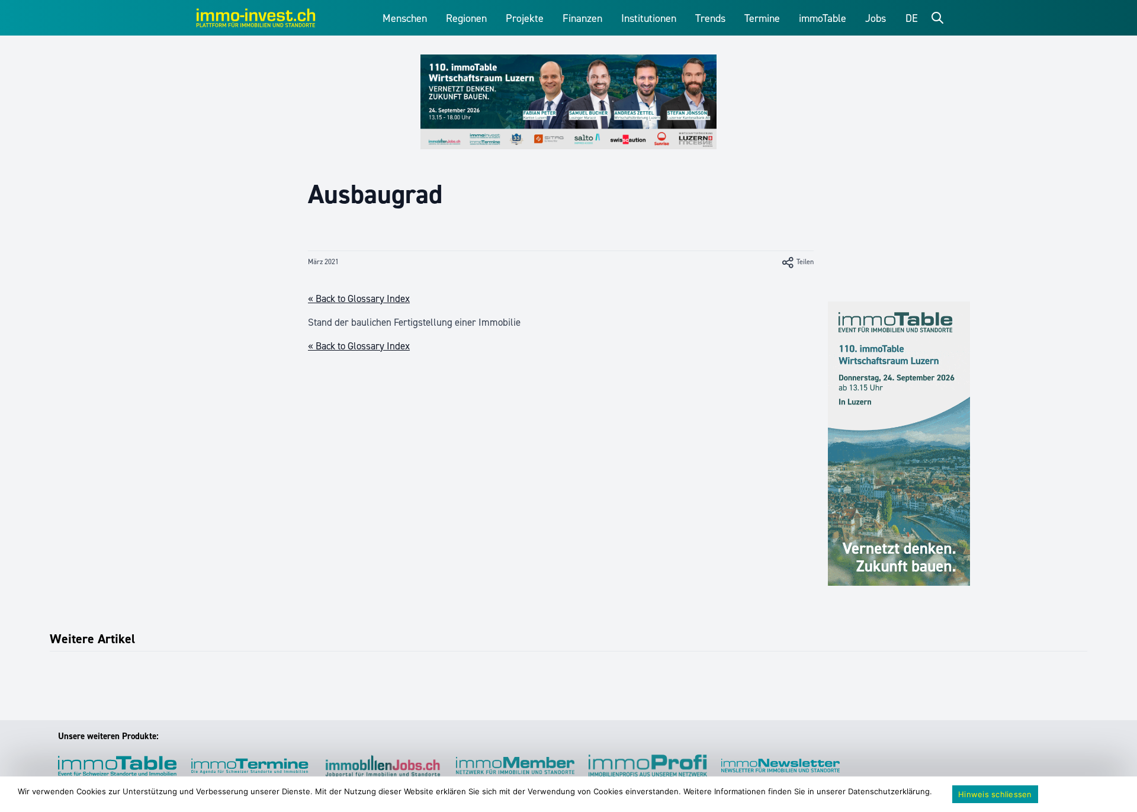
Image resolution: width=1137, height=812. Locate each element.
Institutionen (648, 18)
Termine (762, 18)
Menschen (405, 18)
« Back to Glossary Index (359, 298)
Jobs (875, 18)
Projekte (525, 18)
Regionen (466, 18)
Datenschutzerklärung (889, 791)
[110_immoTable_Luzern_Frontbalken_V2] (568, 101)
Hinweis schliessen (995, 794)
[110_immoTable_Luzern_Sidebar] (899, 443)
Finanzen (582, 18)
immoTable (822, 18)
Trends (710, 18)
